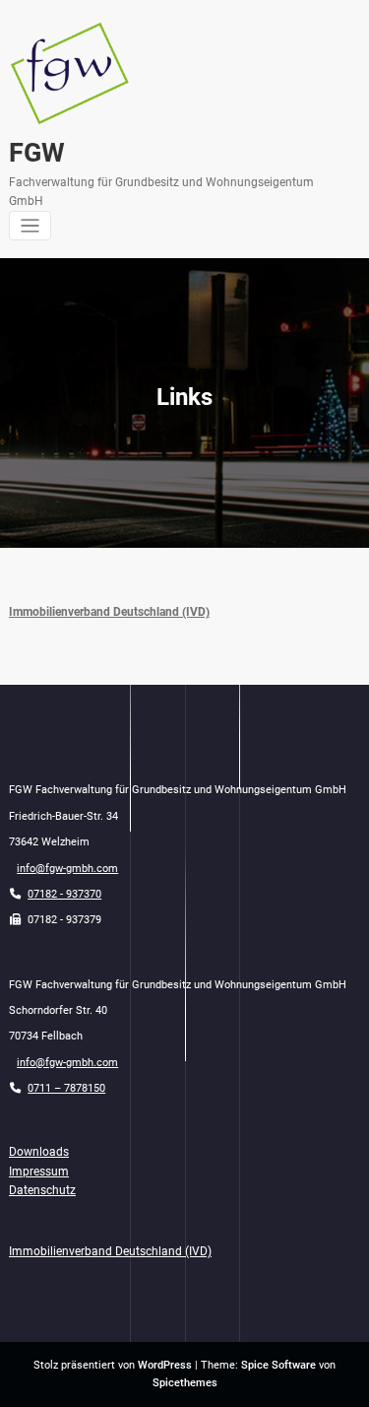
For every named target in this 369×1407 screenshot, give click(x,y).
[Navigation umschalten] (30, 226)
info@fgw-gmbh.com (67, 868)
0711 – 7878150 (66, 1088)
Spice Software (278, 1365)
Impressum (39, 1171)
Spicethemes (185, 1382)
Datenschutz (42, 1190)
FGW (37, 152)
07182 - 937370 (64, 894)
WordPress (165, 1365)
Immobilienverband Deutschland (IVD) (109, 612)
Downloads (39, 1152)
